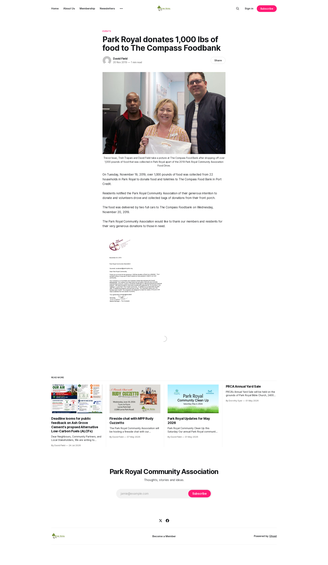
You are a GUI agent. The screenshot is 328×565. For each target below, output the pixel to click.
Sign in (249, 8)
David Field (120, 58)
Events (106, 31)
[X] (160, 520)
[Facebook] (167, 520)
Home (55, 8)
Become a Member (164, 536)
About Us (69, 8)
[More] (121, 8)
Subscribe (266, 8)
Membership (87, 8)
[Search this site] (237, 8)
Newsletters (107, 8)
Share (218, 60)
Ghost (273, 536)
